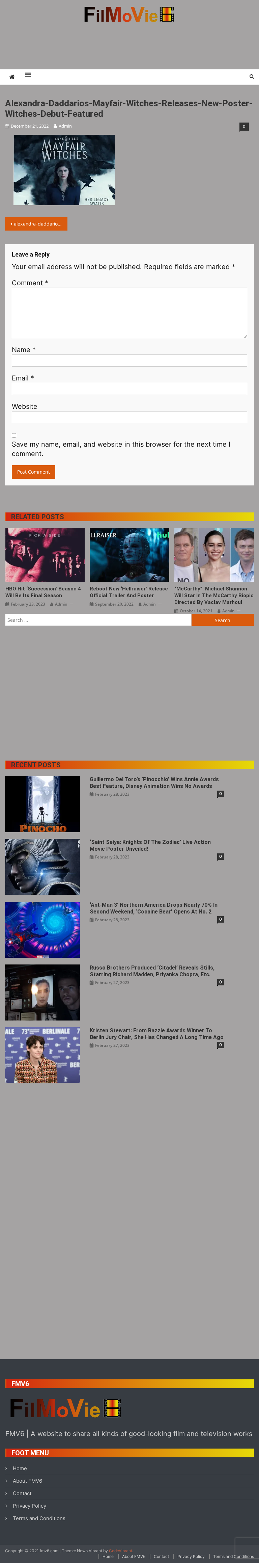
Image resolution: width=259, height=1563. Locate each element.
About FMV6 (27, 1481)
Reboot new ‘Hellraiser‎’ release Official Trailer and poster (129, 592)
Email (23, 378)
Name (24, 350)
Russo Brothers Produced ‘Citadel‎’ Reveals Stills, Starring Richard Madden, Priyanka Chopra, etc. (152, 971)
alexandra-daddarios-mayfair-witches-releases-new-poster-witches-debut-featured (40, 224)
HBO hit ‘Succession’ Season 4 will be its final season (43, 592)
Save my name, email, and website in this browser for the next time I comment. (121, 449)
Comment (30, 283)
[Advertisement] (129, 45)
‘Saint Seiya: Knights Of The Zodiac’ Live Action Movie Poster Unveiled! (150, 845)
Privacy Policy (29, 1506)
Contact (22, 1493)
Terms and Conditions (39, 1518)
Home (20, 1468)
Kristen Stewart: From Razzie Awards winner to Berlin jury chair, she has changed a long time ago (157, 1033)
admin (65, 126)
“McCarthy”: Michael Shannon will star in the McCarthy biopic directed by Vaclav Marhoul (214, 595)
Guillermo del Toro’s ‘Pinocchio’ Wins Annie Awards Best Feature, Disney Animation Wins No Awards (154, 782)
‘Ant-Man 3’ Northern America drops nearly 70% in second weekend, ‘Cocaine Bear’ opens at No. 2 (154, 908)
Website (24, 406)
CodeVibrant (120, 1550)
